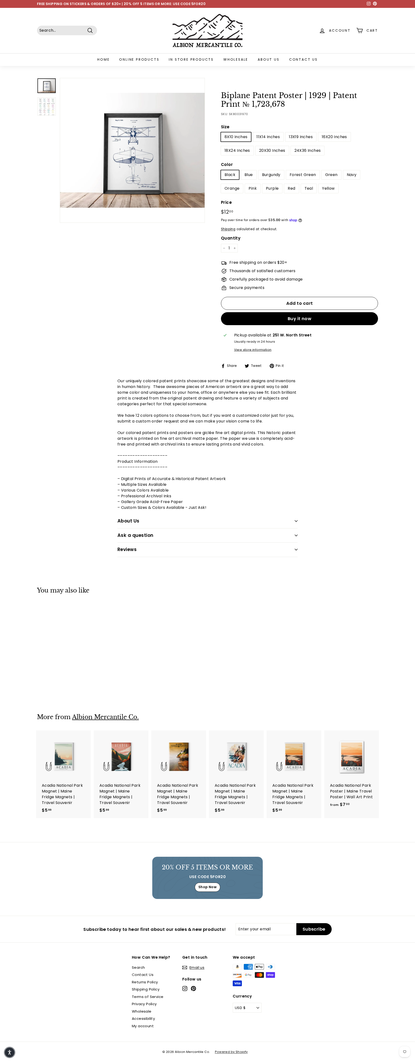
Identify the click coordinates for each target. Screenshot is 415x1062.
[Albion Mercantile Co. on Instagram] (184, 988)
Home (103, 59)
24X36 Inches (307, 150)
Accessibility (143, 1018)
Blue (248, 174)
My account (143, 1025)
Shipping (228, 229)
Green (331, 174)
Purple (272, 188)
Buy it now (299, 319)
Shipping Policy (145, 989)
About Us (268, 59)
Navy (352, 174)
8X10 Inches (236, 137)
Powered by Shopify (231, 1052)
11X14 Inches (268, 137)
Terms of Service (147, 996)
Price (226, 202)
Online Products (139, 59)
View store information (253, 350)
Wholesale (235, 59)
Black (230, 174)
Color (227, 164)
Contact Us (303, 59)
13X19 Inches (301, 137)
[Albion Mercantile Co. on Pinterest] (193, 988)
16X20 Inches (334, 137)
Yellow (328, 188)
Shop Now (207, 887)
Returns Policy (145, 982)
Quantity (230, 238)
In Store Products (191, 59)
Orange (232, 188)
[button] (9, 1052)
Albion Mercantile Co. (105, 717)
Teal (309, 188)
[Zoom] (132, 150)
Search (138, 967)
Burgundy (271, 174)
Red (291, 188)
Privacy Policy (144, 1003)
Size (225, 127)
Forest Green (303, 174)
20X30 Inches (272, 150)
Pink (253, 188)
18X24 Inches (237, 150)
